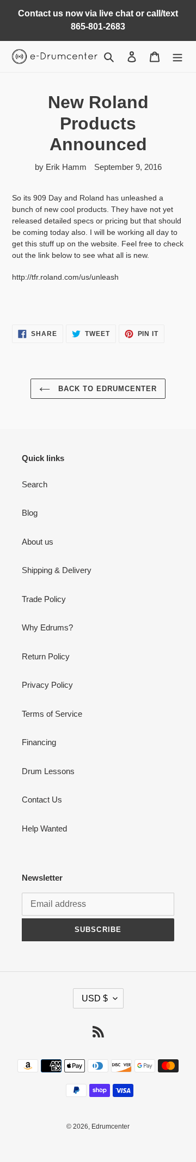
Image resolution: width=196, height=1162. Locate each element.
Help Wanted (44, 828)
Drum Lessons (48, 771)
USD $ (95, 998)
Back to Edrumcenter (106, 389)
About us (37, 541)
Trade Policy (44, 599)
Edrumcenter (110, 1126)
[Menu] (177, 56)
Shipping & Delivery (56, 570)
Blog (30, 512)
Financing (39, 742)
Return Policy (46, 656)
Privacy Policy (47, 684)
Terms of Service (52, 713)
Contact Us (42, 799)
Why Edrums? (47, 627)
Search (34, 484)
